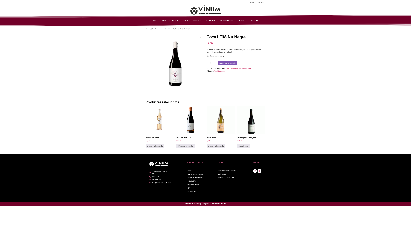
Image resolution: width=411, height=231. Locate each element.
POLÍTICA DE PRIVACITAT (227, 171)
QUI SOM (240, 20)
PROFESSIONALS (226, 20)
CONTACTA (253, 20)
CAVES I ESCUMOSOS (169, 20)
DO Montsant (219, 71)
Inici (147, 29)
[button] (201, 38)
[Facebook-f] (259, 171)
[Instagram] (255, 171)
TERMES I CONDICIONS (226, 178)
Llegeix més (243, 146)
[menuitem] (251, 2)
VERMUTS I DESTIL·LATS (191, 20)
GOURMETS (210, 20)
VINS (154, 20)
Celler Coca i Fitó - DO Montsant (162, 29)
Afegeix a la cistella (227, 63)
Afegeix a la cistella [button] (155, 146)
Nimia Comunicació (219, 204)
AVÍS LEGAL (222, 174)
